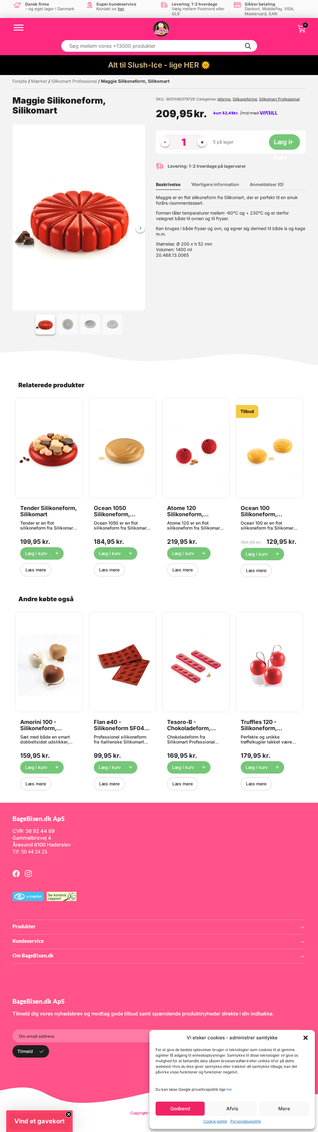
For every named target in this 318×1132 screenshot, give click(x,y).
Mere (284, 1109)
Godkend (180, 1109)
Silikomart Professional (74, 81)
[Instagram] (28, 873)
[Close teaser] (69, 1114)
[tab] (173, 184)
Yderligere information (215, 184)
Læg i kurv (282, 144)
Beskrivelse (168, 184)
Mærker (39, 81)
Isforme (224, 99)
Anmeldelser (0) (267, 184)
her (229, 1089)
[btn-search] (248, 46)
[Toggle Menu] (19, 27)
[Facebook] (16, 873)
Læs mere (35, 569)
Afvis (232, 1109)
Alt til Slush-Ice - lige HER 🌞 (159, 64)
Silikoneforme (245, 99)
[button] (305, 1038)
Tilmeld (25, 1051)
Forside (19, 81)
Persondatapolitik (245, 1121)
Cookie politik (215, 1121)
